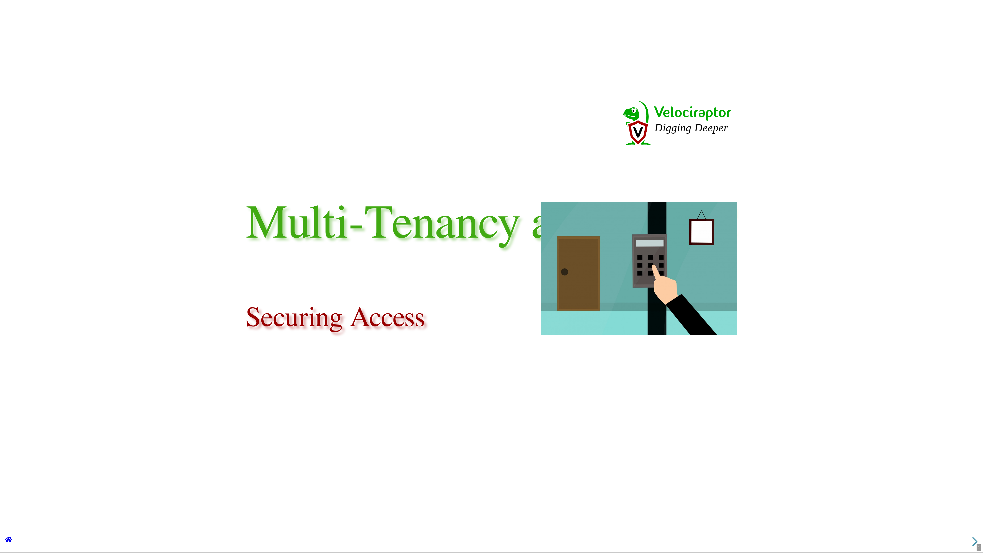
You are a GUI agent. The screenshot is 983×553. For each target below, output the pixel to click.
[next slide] (973, 541)
